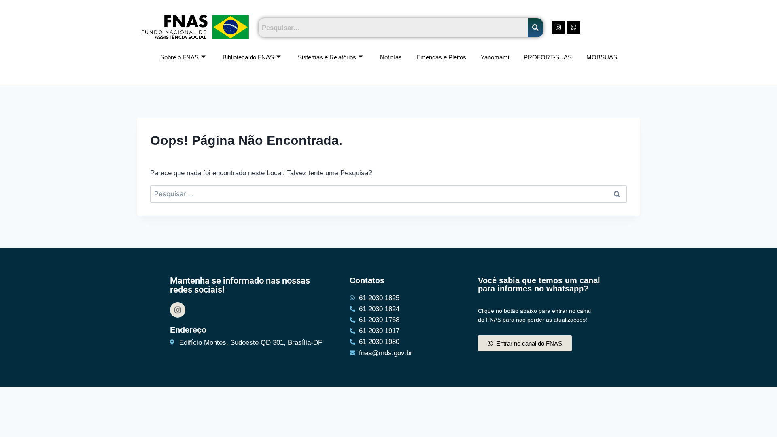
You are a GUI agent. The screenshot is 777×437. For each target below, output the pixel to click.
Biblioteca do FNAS (248, 57)
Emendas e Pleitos (441, 57)
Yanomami (495, 57)
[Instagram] (177, 310)
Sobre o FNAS (179, 57)
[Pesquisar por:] (388, 194)
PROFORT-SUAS (548, 57)
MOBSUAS (601, 57)
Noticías (391, 57)
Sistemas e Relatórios (327, 57)
